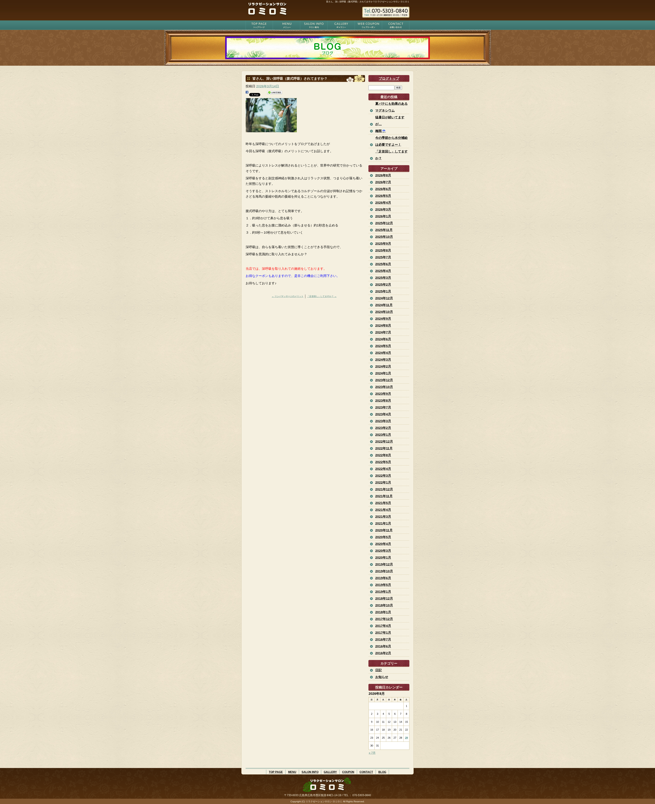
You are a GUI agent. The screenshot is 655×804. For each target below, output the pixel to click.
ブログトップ (389, 78)
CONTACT (395, 25)
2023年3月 (383, 421)
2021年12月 (384, 489)
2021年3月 (383, 516)
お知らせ (381, 677)
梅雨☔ (380, 131)
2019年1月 (383, 591)
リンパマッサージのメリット (287, 296)
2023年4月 (383, 414)
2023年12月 (384, 380)
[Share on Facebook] (247, 93)
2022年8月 (383, 455)
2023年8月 (383, 400)
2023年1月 (383, 434)
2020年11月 (384, 530)
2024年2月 (383, 366)
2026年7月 (383, 182)
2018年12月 (384, 598)
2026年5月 (383, 196)
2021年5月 (383, 503)
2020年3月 (383, 550)
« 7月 (372, 753)
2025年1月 (383, 291)
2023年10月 (384, 387)
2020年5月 (383, 537)
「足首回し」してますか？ (322, 296)
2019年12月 (384, 564)
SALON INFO (314, 25)
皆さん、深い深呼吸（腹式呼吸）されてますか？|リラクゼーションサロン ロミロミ (367, 1)
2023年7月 (383, 407)
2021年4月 (383, 510)
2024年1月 (383, 373)
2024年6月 (383, 339)
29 (406, 737)
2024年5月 (383, 346)
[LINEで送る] (274, 93)
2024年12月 (384, 298)
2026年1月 (383, 216)
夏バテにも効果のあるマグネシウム (391, 107)
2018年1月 (383, 612)
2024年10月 (384, 312)
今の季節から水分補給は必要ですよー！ (391, 141)
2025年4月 (383, 271)
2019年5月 (383, 585)
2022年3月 (383, 475)
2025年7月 (383, 257)
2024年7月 (383, 332)
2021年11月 (384, 496)
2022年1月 (383, 482)
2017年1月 (383, 632)
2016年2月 (383, 653)
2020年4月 (383, 544)
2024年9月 (383, 318)
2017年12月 (384, 619)
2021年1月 (383, 523)
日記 (378, 670)
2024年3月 (383, 359)
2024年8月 (383, 325)
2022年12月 (384, 441)
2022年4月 (383, 469)
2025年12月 (384, 223)
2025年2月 (383, 284)
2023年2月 (383, 428)
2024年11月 (384, 305)
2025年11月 (384, 230)
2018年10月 (384, 605)
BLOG (382, 772)
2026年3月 (383, 209)
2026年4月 (383, 202)
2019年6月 (383, 578)
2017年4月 (383, 626)
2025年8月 (383, 250)
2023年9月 (383, 394)
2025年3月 (383, 277)
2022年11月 (384, 448)
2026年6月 (383, 189)
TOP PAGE (259, 25)
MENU (286, 25)
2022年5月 (383, 462)
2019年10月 (384, 571)
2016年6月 (383, 646)
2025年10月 (384, 237)
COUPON (368, 25)
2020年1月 (383, 557)
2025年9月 (383, 243)
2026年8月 (383, 175)
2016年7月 (383, 639)
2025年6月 (383, 264)
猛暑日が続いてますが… (389, 121)
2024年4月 (383, 353)
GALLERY (341, 25)
